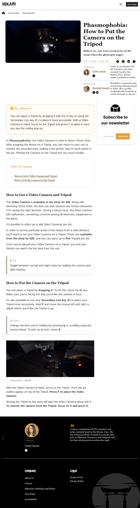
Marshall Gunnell (101, 88)
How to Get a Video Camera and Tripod (35, 176)
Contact (28, 483)
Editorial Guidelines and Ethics (40, 488)
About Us (29, 478)
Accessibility (31, 499)
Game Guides (13, 13)
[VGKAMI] (9, 4)
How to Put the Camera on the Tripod (34, 180)
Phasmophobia (28, 13)
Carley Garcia (99, 71)
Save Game (132, 4)
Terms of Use (76, 477)
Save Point (30, 494)
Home (3, 13)
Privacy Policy (77, 481)
